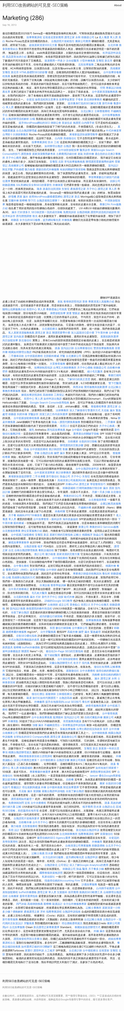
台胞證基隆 (30, 546)
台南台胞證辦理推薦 (26, 550)
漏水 (97, 678)
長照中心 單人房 (35, 309)
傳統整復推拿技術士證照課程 (36, 756)
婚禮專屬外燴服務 (16, 631)
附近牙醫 (7, 169)
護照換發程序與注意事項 (28, 938)
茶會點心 (75, 604)
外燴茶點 (13, 721)
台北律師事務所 (68, 833)
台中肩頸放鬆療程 (68, 659)
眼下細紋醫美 (52, 655)
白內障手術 (88, 122)
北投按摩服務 (86, 64)
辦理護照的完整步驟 (72, 445)
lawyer (94, 775)
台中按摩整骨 (41, 519)
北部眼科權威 (51, 356)
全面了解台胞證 (20, 612)
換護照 (77, 122)
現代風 (86, 663)
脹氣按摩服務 (68, 729)
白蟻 (32, 118)
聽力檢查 (30, 169)
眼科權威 (19, 523)
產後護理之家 (31, 911)
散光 (35, 216)
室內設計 (113, 165)
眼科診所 (57, 519)
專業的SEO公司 (72, 495)
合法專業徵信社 (84, 348)
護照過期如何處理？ (23, 799)
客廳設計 (16, 787)
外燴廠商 (39, 701)
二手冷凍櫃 (38, 476)
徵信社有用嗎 (101, 666)
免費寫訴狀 (69, 212)
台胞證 (67, 146)
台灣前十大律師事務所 (15, 134)
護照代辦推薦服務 (70, 422)
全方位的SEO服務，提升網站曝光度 (40, 220)
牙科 (42, 911)
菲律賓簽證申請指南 (74, 725)
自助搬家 (73, 441)
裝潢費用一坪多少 (55, 60)
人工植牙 (50, 950)
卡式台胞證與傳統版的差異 (24, 639)
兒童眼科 (62, 892)
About (118, 5)
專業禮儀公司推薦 (56, 309)
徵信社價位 (38, 694)
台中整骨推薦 (110, 713)
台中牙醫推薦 (48, 631)
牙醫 (62, 356)
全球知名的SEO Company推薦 (31, 736)
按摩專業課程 (34, 37)
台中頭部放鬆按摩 (69, 150)
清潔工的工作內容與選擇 (53, 414)
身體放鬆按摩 (58, 313)
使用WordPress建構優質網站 (46, 196)
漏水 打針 (35, 596)
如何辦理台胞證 (54, 146)
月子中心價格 (85, 367)
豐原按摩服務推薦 (104, 348)
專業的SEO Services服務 (104, 526)
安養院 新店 (42, 534)
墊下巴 (32, 200)
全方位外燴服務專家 (75, 903)
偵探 (60, 596)
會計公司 (39, 554)
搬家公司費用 (83, 41)
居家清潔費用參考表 (44, 153)
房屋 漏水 (22, 196)
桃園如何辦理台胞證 (20, 352)
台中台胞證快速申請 (88, 468)
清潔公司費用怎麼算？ (27, 760)
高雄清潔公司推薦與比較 (72, 480)
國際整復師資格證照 (51, 872)
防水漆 (97, 806)
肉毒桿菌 (60, 511)
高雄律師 (48, 394)
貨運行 (29, 950)
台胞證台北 (108, 806)
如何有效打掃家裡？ (107, 767)
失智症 (65, 188)
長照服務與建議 (72, 721)
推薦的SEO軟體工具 (91, 892)
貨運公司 (83, 526)
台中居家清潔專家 (44, 472)
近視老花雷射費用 (53, 37)
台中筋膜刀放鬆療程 (23, 534)
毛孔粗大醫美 (39, 593)
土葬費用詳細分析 (66, 153)
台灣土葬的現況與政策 (89, 729)
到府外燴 (89, 153)
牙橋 (36, 453)
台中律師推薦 (99, 732)
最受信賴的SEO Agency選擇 (53, 837)
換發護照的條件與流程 (39, 608)
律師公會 (56, 122)
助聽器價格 (8, 185)
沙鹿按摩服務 (90, 884)
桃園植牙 (87, 534)
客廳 (65, 449)
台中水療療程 (88, 670)
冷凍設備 (44, 585)
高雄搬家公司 (16, 165)
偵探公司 (115, 181)
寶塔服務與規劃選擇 (95, 387)
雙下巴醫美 (114, 383)
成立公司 (64, 604)
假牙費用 (73, 892)
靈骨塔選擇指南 (29, 896)
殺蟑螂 (23, 200)
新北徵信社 (25, 340)
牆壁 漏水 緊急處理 (89, 631)
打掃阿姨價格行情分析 (89, 488)
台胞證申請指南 (71, 911)
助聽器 (15, 220)
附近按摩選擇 (71, 787)
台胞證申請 (91, 857)
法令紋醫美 (72, 60)
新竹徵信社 (52, 476)
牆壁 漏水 (59, 453)
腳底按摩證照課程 (32, 394)
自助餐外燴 (113, 367)
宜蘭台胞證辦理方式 (61, 663)
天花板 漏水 (25, 791)
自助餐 (70, 779)
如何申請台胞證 (53, 398)
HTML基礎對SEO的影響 (33, 72)
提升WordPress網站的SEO (34, 122)
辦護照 (25, 651)
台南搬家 (13, 896)
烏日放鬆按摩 (10, 340)
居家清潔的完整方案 (69, 554)
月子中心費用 (13, 157)
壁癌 (5, 371)
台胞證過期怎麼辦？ (49, 200)
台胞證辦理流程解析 (18, 118)
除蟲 (54, 422)
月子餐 (12, 515)
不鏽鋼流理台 (52, 725)
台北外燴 (113, 45)
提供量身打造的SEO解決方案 (84, 103)
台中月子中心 (40, 822)
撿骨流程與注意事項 (46, 99)
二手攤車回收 (16, 356)
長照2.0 (64, 425)
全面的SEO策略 (88, 441)
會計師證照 (55, 449)
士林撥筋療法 (64, 694)
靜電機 (12, 196)
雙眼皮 (76, 313)
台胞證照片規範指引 (62, 41)
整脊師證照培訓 (72, 301)
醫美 (85, 868)
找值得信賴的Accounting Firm (62, 880)
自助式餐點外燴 (93, 717)
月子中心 (76, 476)
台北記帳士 (87, 111)
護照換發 (26, 153)
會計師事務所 (63, 472)
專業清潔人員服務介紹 (101, 301)
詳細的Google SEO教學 (58, 600)
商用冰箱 (78, 387)
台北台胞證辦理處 (27, 130)
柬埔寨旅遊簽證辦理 (20, 476)
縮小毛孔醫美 (95, 371)
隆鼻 (39, 188)
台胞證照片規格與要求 (27, 818)
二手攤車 (110, 422)
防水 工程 (53, 142)
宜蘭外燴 (13, 200)
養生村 (106, 573)
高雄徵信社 (69, 138)
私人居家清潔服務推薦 (21, 332)
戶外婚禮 (19, 169)
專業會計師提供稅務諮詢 (87, 573)
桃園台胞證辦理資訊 (20, 752)
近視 (27, 802)
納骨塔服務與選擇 (96, 705)
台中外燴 (114, 729)
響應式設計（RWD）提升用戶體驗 (25, 569)
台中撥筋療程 (60, 558)
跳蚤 (57, 348)
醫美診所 (85, 150)
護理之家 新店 (71, 196)
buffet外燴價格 (31, 647)
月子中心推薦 (107, 425)
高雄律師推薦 (35, 903)
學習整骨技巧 (98, 484)
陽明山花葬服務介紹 (14, 309)
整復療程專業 (98, 406)
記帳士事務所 (93, 907)
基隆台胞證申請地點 (54, 791)
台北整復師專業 (97, 499)
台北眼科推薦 (21, 596)
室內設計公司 (72, 717)
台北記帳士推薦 (93, 919)
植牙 (40, 546)
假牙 (105, 729)
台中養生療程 (22, 565)
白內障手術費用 (105, 888)
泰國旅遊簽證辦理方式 (88, 927)
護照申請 (38, 950)
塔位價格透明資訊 (72, 923)
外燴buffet (72, 484)
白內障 (59, 138)
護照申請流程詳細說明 (104, 212)
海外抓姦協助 (70, 519)
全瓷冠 (30, 99)
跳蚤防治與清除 (52, 188)
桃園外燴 (111, 565)
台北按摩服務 (17, 927)
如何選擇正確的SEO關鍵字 (36, 946)
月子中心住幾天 (100, 604)
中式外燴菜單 (113, 130)
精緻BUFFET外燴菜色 (30, 515)
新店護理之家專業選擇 (46, 927)
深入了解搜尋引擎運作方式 (84, 410)
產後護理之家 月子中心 (83, 188)
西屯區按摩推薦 (56, 429)
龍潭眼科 (58, 717)
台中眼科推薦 (54, 787)
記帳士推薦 (38, 853)
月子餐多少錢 (96, 868)
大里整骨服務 (57, 363)
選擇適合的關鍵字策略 (86, 433)
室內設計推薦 (17, 608)
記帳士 (77, 534)
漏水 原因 (108, 488)
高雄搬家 (115, 68)
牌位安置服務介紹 (31, 530)
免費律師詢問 (16, 802)
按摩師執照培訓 (43, 367)
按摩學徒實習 (67, 99)
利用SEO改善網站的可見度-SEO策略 (35, 5)
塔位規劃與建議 (31, 787)
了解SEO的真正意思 (78, 379)
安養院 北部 (56, 161)
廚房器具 (7, 647)
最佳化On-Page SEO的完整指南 (64, 651)
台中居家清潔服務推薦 (105, 91)
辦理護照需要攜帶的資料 (100, 161)
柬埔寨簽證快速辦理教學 (83, 134)
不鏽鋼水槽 (84, 507)
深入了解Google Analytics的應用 (88, 865)
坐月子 (77, 663)
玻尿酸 (37, 791)
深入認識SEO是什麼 (82, 332)
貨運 (69, 313)
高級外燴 (72, 631)
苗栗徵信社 (106, 833)
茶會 (85, 301)
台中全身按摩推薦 (42, 717)
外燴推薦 (67, 220)
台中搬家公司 (80, 628)
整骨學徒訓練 (59, 585)
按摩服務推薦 (94, 620)
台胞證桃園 (83, 212)
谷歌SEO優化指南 (26, 635)
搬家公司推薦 (78, 760)
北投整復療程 (30, 826)
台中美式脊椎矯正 (19, 589)
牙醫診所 (33, 414)
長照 (52, 628)
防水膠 (49, 853)
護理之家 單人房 (107, 188)
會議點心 (7, 760)
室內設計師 (67, 348)
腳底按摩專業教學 (19, 542)
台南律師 (52, 604)
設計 (17, 830)
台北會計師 (75, 950)
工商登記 (59, 394)
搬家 (102, 783)
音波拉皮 (67, 122)
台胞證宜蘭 (63, 760)
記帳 (18, 806)
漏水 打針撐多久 (21, 212)
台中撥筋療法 (48, 760)
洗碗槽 (96, 674)
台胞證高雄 (65, 697)
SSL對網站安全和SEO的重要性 (34, 185)
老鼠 (80, 153)
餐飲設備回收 (46, 550)
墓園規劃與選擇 (109, 336)
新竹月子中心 (49, 596)
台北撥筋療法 (49, 328)
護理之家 (84, 484)
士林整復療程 (102, 111)
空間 (102, 87)
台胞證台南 (46, 453)
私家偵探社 (48, 876)
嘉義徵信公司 (69, 736)
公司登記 (63, 865)
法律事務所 (62, 410)
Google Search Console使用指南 (49, 402)
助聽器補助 (69, 488)
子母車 (79, 99)
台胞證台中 (109, 919)
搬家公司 (108, 717)
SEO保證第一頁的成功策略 (46, 212)
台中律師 (51, 569)
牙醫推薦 (29, 923)
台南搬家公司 (10, 732)
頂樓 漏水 (37, 725)
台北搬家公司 (73, 356)
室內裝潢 (19, 336)
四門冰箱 (21, 903)
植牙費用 (88, 806)
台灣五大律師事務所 (64, 367)
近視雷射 (104, 950)
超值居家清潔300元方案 (43, 45)
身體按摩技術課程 (101, 771)
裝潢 (29, 697)
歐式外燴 (69, 596)
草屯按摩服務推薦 (75, 161)
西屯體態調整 (24, 216)
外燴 (118, 756)
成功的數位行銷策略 (51, 616)
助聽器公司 (87, 37)
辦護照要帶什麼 (61, 332)
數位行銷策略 (63, 628)
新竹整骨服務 (10, 919)
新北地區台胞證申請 (88, 830)
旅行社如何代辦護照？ (45, 697)
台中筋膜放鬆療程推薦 (27, 418)
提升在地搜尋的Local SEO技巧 (63, 701)
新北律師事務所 (93, 99)
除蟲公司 (65, 476)
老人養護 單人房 (108, 37)
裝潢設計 (57, 903)
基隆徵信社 (72, 670)
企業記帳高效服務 (110, 503)
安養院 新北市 (104, 60)
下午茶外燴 (101, 332)
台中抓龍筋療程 (34, 356)
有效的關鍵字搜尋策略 (73, 169)
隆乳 (31, 429)
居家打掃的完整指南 (62, 534)
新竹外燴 (107, 103)
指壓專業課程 (86, 833)
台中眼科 (77, 429)
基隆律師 (50, 694)
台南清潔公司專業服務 (78, 845)
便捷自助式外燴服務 (48, 169)
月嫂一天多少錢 (101, 492)
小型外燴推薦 (87, 60)
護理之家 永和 (72, 37)
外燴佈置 (58, 185)
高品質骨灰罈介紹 (16, 56)
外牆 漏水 (99, 931)
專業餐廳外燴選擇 (40, 771)
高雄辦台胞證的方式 (24, 577)
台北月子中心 (113, 845)
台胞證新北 (51, 865)
